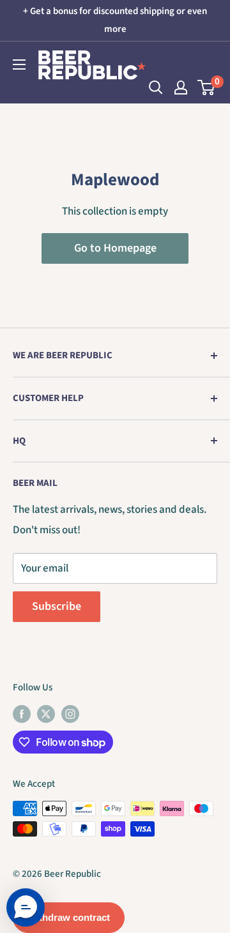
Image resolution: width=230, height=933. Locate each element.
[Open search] (156, 87)
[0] (207, 87)
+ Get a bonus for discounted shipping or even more (115, 20)
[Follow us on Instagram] (70, 713)
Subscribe (56, 606)
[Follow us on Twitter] (46, 713)
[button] (25, 907)
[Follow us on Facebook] (22, 713)
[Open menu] (19, 64)
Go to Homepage (115, 248)
